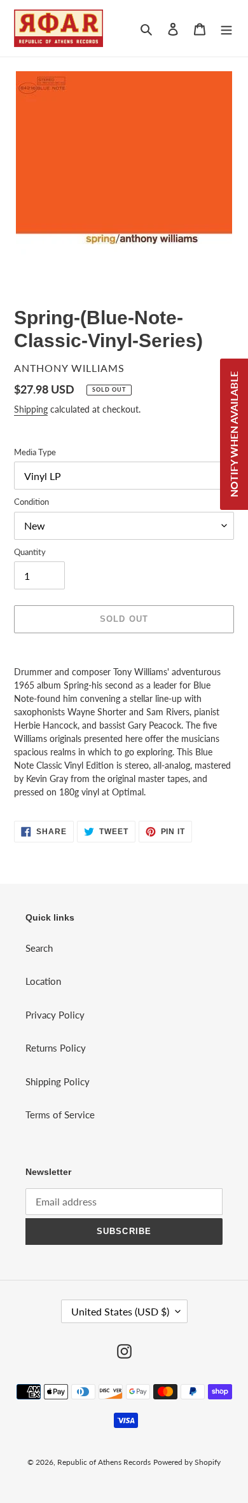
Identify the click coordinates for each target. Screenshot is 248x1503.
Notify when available (234, 434)
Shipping (31, 409)
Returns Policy (55, 1047)
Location (43, 981)
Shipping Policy (57, 1081)
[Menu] (226, 28)
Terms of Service (60, 1114)
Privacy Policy (55, 1014)
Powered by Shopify (187, 1462)
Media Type (35, 452)
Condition (31, 502)
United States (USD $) (120, 1311)
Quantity (30, 552)
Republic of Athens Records (104, 1462)
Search (39, 948)
